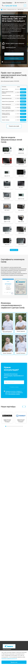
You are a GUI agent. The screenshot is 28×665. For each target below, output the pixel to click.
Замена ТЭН (4, 117)
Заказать (23, 89)
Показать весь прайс (14, 126)
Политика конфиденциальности (9, 658)
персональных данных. (16, 62)
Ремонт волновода (6, 95)
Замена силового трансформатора (6, 114)
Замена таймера (5, 119)
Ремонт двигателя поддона (8, 110)
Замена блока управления (8, 101)
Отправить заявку (14, 58)
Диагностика (5, 89)
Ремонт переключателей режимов (7, 92)
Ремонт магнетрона (6, 104)
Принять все (14, 662)
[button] (23, 406)
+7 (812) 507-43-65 (10, 5)
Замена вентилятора (6, 98)
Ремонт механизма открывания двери (6, 107)
